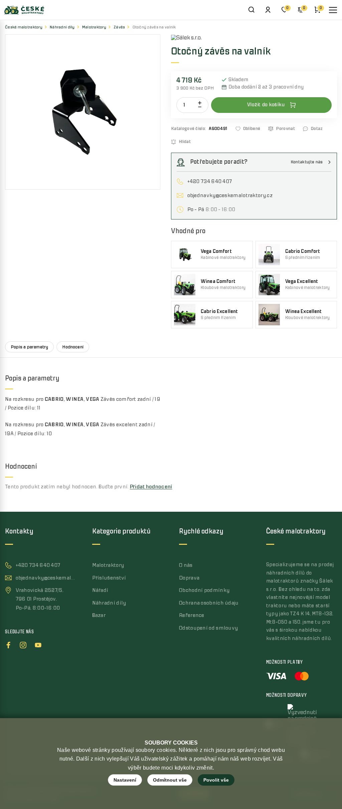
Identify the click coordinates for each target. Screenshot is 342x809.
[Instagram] (23, 644)
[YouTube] (38, 644)
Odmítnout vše (170, 780)
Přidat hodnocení (151, 487)
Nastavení (125, 780)
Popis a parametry (29, 346)
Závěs (119, 27)
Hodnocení (72, 346)
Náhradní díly (62, 27)
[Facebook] (8, 644)
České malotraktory (23, 27)
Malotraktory (94, 27)
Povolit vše (216, 780)
